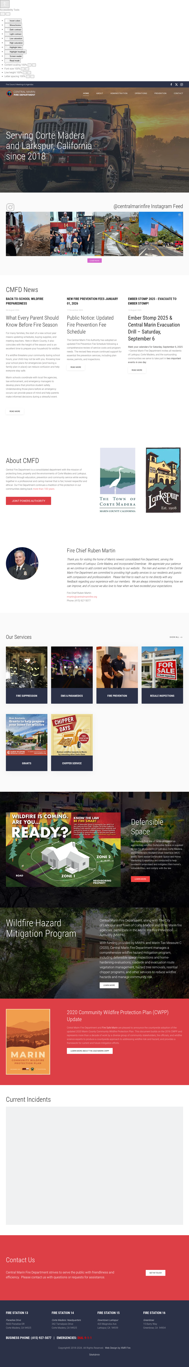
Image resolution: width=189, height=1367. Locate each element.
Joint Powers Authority (28, 500)
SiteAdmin (94, 1354)
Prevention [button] (160, 93)
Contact (178, 93)
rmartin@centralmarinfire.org (82, 596)
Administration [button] (118, 93)
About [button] (99, 93)
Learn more (140, 879)
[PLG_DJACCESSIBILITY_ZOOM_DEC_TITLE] (29, 64)
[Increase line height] (29, 72)
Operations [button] (141, 93)
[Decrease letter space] (28, 76)
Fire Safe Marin (110, 1027)
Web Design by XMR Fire (117, 1347)
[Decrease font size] (23, 68)
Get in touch (155, 1273)
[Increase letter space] (32, 76)
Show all (174, 637)
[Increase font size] (27, 68)
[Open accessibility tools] (4, 4)
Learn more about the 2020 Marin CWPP (90, 1051)
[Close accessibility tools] (8, 14)
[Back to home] (20, 93)
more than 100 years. (44, 488)
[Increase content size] (34, 64)
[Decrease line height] (25, 72)
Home (86, 93)
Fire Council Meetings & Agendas (19, 84)
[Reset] (2, 14)
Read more (15, 411)
